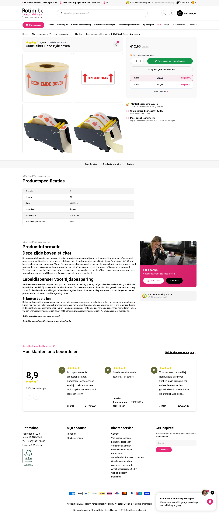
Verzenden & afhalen (121, 446)
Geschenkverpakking (81, 25)
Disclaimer (116, 477)
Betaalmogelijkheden (121, 442)
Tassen (50, 25)
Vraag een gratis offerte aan (161, 69)
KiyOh (90, 510)
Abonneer (163, 450)
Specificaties (91, 164)
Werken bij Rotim (119, 473)
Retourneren (117, 453)
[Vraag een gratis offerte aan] (116, 44)
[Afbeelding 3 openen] (47, 128)
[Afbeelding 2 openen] (98, 77)
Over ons (193, 25)
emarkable (147, 504)
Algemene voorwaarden (122, 465)
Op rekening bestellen (121, 461)
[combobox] (104, 13)
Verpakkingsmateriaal (129, 25)
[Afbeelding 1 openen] (47, 77)
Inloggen (71, 433)
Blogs (166, 25)
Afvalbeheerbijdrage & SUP (124, 469)
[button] (164, 13)
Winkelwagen (190, 13)
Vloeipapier (62, 25)
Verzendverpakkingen (104, 25)
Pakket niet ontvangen (121, 449)
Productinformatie (112, 164)
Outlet (160, 25)
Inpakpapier (148, 25)
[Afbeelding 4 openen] (98, 128)
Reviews (130, 164)
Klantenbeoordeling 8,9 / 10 (152, 2)
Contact (115, 433)
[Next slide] (36, 396)
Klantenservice (179, 25)
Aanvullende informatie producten (127, 457)
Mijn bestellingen (75, 438)
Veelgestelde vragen (121, 438)
